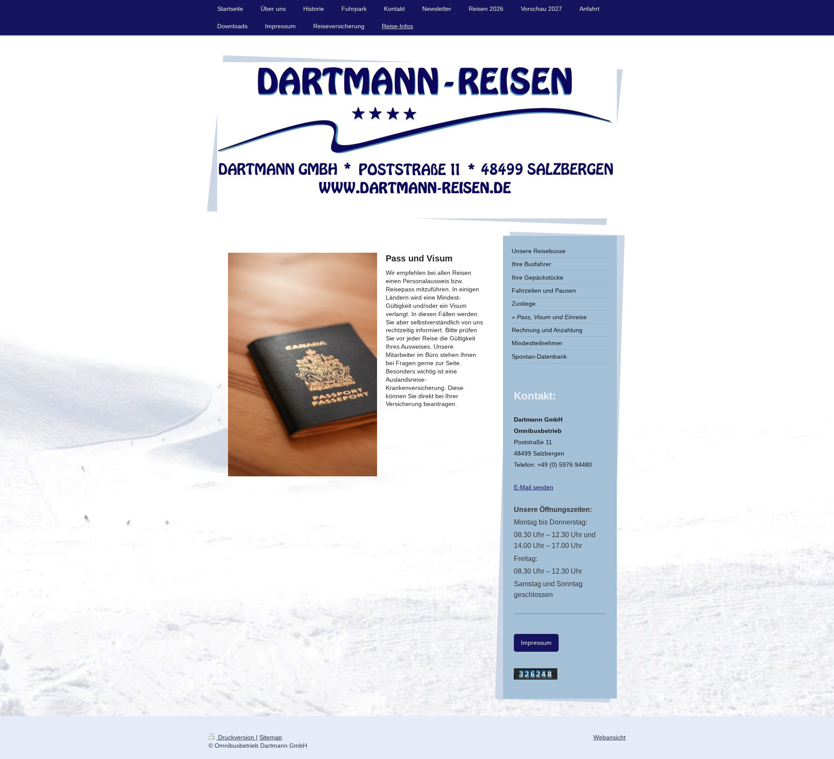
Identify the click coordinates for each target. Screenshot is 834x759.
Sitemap (270, 737)
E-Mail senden (533, 487)
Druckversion (236, 737)
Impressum (536, 642)
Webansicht (609, 737)
